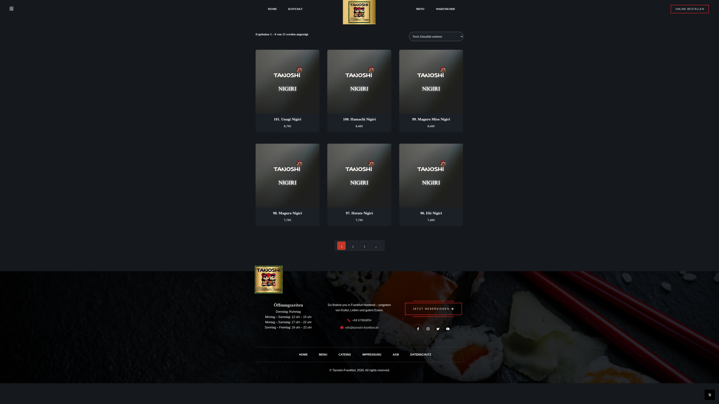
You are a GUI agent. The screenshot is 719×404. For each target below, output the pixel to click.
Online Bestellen (690, 9)
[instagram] (428, 328)
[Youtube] (447, 328)
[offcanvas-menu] (11, 9)
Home (272, 8)
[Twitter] (437, 328)
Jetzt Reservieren (431, 308)
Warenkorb (445, 8)
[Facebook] (418, 328)
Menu (420, 8)
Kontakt (295, 8)
